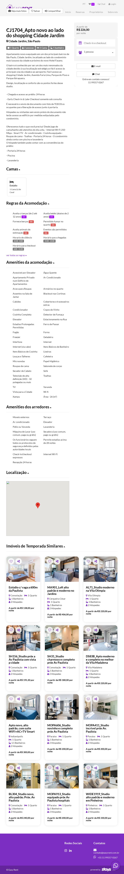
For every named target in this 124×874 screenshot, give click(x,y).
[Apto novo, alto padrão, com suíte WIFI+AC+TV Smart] (23, 707)
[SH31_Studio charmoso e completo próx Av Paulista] (62, 638)
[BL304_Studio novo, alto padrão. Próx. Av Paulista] (23, 776)
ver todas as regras (15, 255)
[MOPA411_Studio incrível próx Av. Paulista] (100, 707)
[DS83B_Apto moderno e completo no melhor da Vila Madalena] (100, 638)
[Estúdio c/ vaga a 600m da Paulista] (23, 569)
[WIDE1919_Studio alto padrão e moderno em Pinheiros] (100, 776)
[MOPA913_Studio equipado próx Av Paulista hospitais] (62, 776)
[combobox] (99, 52)
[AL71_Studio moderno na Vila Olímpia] (100, 569)
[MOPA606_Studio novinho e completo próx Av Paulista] (62, 707)
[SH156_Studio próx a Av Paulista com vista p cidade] (23, 638)
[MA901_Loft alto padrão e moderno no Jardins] (62, 569)
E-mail (97, 66)
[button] (37, 169)
